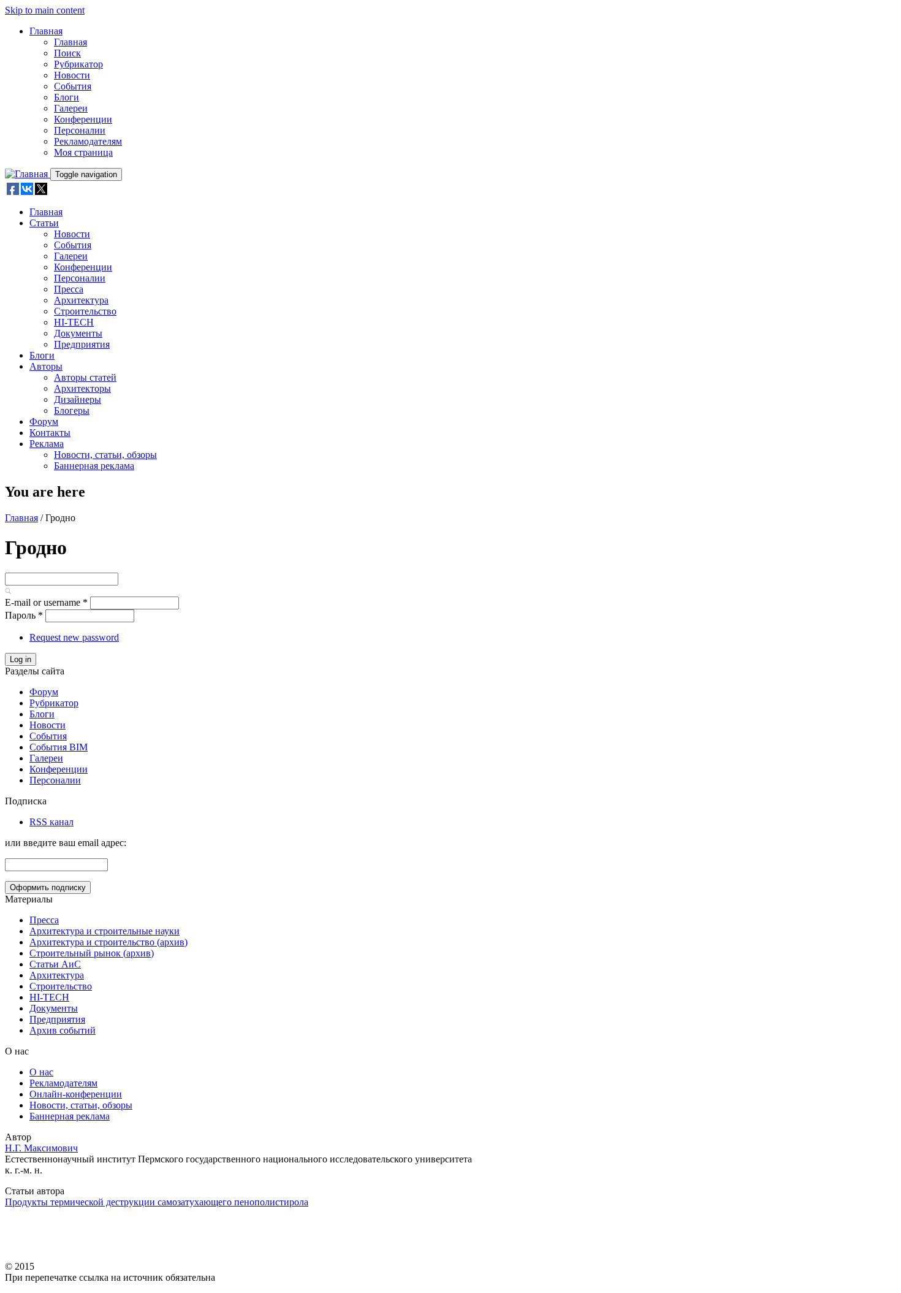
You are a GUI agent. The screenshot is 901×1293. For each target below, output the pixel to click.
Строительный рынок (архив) (91, 953)
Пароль (24, 615)
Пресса (68, 289)
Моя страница (83, 152)
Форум (43, 421)
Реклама (46, 443)
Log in (20, 659)
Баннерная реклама (94, 465)
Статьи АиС (55, 964)
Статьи (44, 223)
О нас (41, 1072)
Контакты (49, 432)
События (72, 86)
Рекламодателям (88, 141)
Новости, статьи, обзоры (105, 454)
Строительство (85, 311)
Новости (72, 75)
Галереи (71, 108)
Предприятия (82, 344)
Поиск (67, 53)
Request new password (74, 637)
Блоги (66, 97)
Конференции (83, 119)
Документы (78, 333)
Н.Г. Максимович (41, 1148)
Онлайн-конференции (75, 1094)
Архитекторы (82, 388)
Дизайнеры (77, 399)
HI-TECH (74, 322)
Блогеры (71, 410)
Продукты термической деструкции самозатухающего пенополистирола (156, 1202)
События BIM (58, 747)
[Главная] (27, 174)
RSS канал (51, 822)
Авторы (46, 366)
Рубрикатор (78, 64)
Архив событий (62, 1030)
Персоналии (79, 130)
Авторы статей (85, 377)
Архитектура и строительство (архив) (108, 942)
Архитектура (81, 300)
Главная (46, 31)
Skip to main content (45, 10)
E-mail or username (46, 602)
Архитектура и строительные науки (104, 931)
